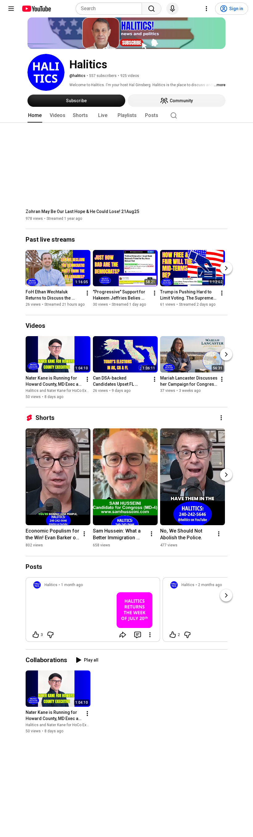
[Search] (151, 8)
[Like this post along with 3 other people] (36, 635)
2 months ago (210, 585)
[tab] (34, 115)
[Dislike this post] (50, 635)
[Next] (226, 268)
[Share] (123, 635)
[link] (92, 611)
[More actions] (87, 293)
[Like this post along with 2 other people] (173, 635)
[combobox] (110, 8)
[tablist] (126, 115)
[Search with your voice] (172, 8)
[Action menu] (150, 635)
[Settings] (206, 8)
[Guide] (11, 8)
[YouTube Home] (36, 8)
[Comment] (137, 635)
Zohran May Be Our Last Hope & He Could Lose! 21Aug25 (82, 211)
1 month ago (72, 585)
